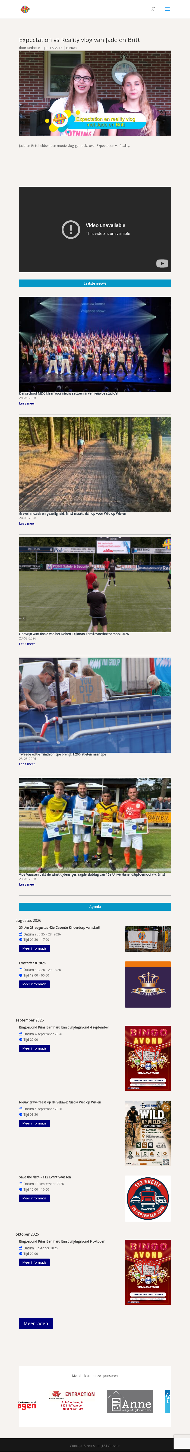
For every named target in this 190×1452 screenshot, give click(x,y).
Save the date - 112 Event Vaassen (45, 1177)
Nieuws (71, 47)
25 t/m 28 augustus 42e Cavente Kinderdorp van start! (59, 927)
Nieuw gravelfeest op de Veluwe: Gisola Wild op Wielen (60, 1102)
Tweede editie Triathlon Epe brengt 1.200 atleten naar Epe (62, 754)
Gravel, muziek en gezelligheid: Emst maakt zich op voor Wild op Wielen (72, 513)
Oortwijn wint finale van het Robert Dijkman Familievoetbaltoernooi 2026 (74, 634)
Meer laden (36, 1323)
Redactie (33, 47)
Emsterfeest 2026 (32, 963)
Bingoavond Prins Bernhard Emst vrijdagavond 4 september (64, 1027)
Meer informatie (34, 948)
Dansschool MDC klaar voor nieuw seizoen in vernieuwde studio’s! (68, 393)
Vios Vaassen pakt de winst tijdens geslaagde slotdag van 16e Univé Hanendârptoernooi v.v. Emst (92, 874)
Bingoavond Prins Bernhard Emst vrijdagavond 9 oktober (61, 1241)
